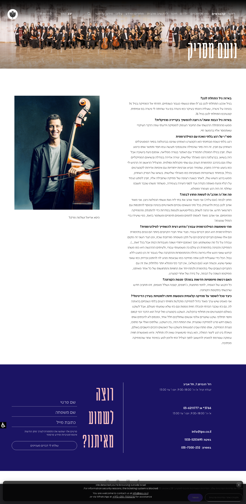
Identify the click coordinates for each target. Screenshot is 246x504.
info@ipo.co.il (201, 431)
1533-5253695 (193, 439)
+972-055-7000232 (123, 496)
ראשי (231, 14)
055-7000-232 (191, 447)
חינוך (174, 14)
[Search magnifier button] (89, 14)
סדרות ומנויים (200, 14)
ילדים (183, 14)
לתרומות (46, 14)
